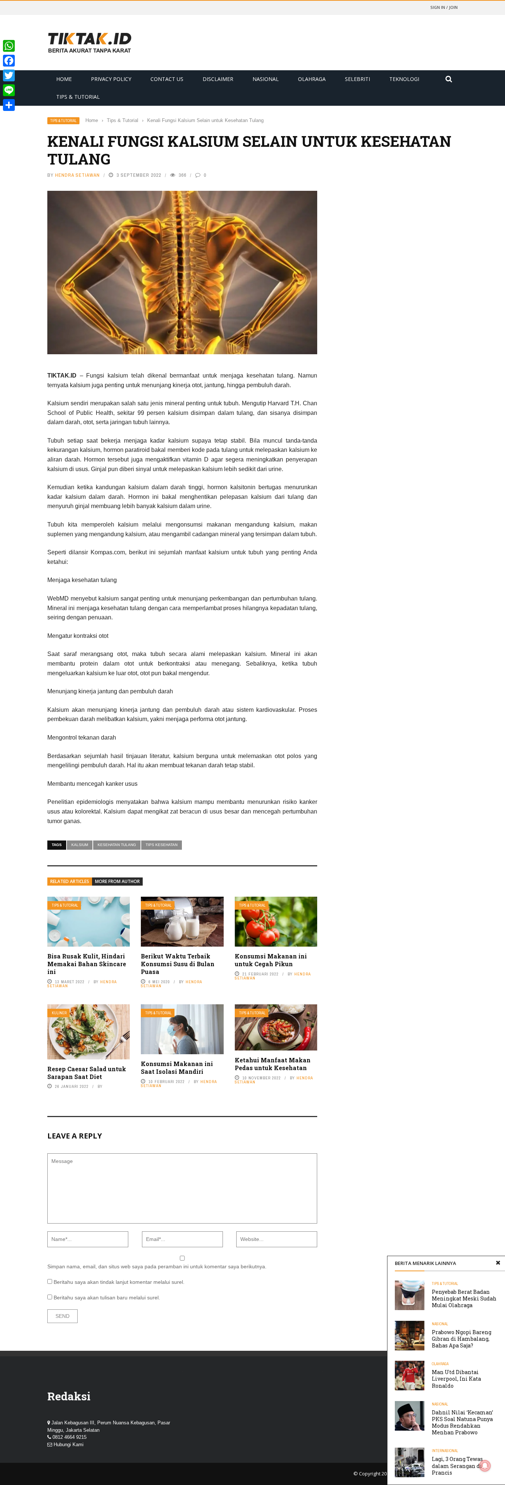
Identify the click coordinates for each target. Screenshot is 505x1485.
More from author (117, 881)
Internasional (445, 1450)
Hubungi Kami (69, 1444)
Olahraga (312, 78)
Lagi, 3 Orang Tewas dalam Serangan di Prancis (457, 1465)
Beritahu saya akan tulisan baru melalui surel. (107, 1297)
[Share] (8, 105)
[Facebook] (8, 60)
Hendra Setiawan (77, 175)
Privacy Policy (111, 78)
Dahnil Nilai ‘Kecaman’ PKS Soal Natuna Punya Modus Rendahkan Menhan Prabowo (462, 1422)
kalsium (79, 845)
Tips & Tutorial (78, 96)
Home (64, 78)
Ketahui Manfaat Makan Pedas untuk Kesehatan (273, 1064)
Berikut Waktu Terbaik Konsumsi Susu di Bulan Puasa (177, 963)
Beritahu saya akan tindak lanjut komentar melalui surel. (119, 1282)
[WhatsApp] (8, 45)
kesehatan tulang (117, 845)
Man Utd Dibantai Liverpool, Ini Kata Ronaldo (456, 1379)
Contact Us (166, 78)
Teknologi (404, 78)
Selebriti (357, 78)
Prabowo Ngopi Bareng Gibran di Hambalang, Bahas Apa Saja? (461, 1339)
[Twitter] (8, 75)
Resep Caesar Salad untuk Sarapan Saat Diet (86, 1072)
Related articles (69, 881)
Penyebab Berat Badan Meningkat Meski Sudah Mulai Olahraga (464, 1298)
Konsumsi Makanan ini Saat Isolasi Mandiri (177, 1067)
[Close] (498, 1263)
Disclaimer (218, 78)
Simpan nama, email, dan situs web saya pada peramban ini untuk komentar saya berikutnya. (157, 1266)
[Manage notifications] (485, 1466)
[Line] (8, 90)
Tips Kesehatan (161, 845)
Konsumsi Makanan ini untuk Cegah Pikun (271, 960)
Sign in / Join (444, 7)
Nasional (266, 78)
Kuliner (59, 1013)
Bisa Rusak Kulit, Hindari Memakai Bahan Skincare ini (86, 963)
